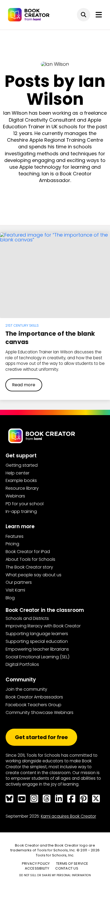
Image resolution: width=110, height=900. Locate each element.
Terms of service (72, 863)
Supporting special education (37, 641)
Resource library (22, 488)
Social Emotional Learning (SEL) (37, 657)
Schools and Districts (27, 618)
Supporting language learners (37, 634)
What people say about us (33, 575)
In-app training (21, 511)
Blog (10, 598)
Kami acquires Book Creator (68, 816)
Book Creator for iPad (28, 552)
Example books (21, 480)
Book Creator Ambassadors (34, 697)
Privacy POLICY (36, 863)
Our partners (19, 582)
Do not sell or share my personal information (55, 875)
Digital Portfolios (22, 664)
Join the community (26, 689)
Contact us (66, 868)
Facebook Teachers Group (33, 705)
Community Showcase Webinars (39, 712)
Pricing (12, 544)
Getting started (22, 465)
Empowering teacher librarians (37, 649)
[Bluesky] (9, 798)
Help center (17, 473)
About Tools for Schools (30, 559)
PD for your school (25, 504)
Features (14, 536)
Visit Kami (15, 590)
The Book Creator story (29, 567)
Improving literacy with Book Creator (43, 626)
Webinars (15, 496)
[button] (83, 14)
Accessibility (37, 868)
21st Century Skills (22, 325)
